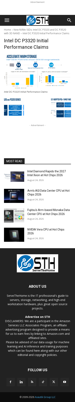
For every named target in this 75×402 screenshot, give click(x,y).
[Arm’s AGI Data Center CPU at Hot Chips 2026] (14, 196)
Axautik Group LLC (45, 397)
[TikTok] (43, 382)
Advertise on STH (37, 317)
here (37, 350)
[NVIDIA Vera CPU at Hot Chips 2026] (14, 235)
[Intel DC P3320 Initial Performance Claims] (37, 71)
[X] (54, 382)
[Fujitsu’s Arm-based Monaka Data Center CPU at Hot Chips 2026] (14, 215)
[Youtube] (65, 382)
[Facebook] (11, 382)
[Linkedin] (21, 382)
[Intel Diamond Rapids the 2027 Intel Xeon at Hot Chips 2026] (14, 176)
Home (7, 29)
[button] (6, 20)
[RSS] (32, 382)
